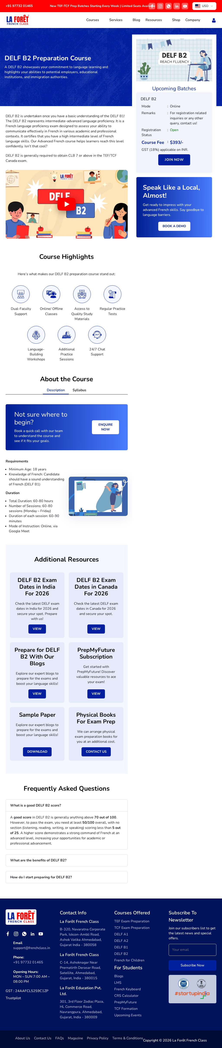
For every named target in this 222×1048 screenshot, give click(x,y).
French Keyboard (127, 989)
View (37, 629)
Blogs (118, 976)
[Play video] (66, 204)
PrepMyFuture (125, 1002)
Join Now (174, 159)
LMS (117, 982)
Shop (176, 20)
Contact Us (42, 1038)
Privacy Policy (97, 1038)
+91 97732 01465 (19, 6)
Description (56, 390)
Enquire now (105, 427)
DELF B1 (121, 947)
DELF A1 (121, 934)
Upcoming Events (128, 1015)
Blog (136, 20)
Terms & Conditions (127, 1038)
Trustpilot (13, 998)
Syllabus (79, 390)
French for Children (129, 960)
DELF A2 (121, 940)
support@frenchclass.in (31, 948)
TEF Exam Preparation (131, 921)
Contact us (96, 751)
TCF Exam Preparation (132, 927)
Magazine (75, 1038)
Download (37, 751)
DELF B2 (121, 953)
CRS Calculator (126, 995)
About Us (22, 1038)
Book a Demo (174, 226)
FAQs (59, 1038)
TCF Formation (126, 1008)
